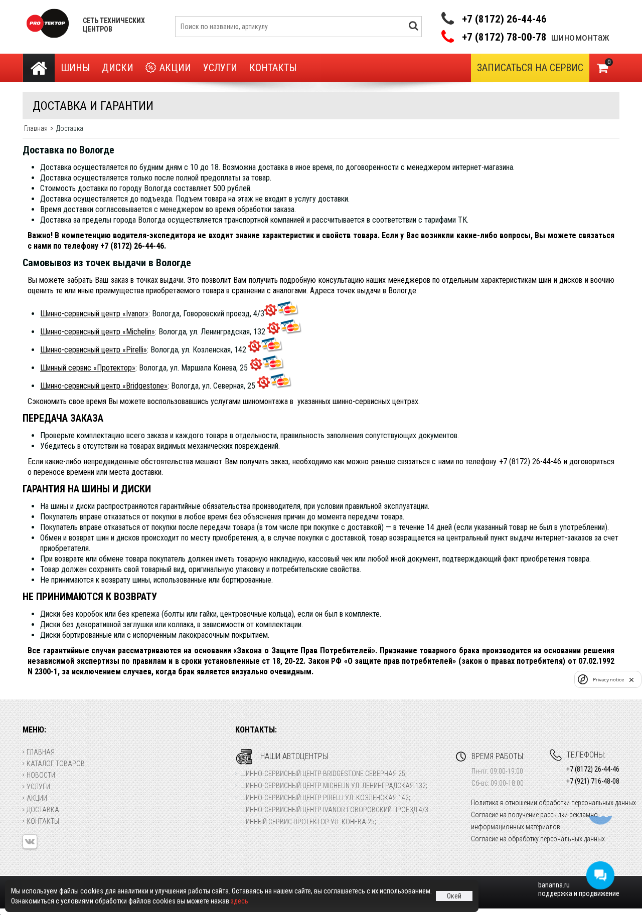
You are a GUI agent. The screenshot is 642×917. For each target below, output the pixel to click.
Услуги (220, 68)
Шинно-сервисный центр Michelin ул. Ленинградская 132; (333, 786)
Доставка (43, 810)
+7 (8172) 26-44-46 (504, 19)
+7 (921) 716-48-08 (592, 781)
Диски (117, 68)
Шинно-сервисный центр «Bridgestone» (104, 386)
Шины (75, 68)
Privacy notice (608, 679)
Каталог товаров (56, 764)
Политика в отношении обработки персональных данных (553, 803)
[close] (631, 679)
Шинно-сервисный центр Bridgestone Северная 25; (323, 774)
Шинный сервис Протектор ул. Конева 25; (308, 822)
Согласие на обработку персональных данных (538, 839)
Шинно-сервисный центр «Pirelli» (93, 349)
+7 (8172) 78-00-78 (504, 37)
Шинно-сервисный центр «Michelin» (97, 331)
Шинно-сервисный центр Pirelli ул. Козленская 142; (325, 798)
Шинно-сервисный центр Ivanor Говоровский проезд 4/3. (335, 810)
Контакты (272, 68)
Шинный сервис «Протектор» (87, 368)
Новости (41, 775)
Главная (41, 752)
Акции (175, 68)
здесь (239, 901)
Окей (454, 896)
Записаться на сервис (530, 68)
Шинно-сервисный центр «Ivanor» (94, 313)
